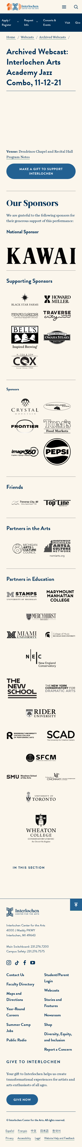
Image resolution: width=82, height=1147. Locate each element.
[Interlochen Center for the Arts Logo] (23, 6)
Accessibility (24, 1138)
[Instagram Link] (8, 962)
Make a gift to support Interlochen (41, 171)
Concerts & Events (49, 22)
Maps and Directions (14, 996)
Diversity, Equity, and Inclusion (58, 1037)
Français (22, 1131)
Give (77, 23)
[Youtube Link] (32, 962)
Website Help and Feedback (59, 1138)
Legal (37, 1138)
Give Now (22, 1099)
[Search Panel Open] (76, 6)
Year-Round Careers (15, 1012)
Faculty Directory (20, 984)
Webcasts (51, 990)
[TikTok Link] (16, 962)
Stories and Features (53, 1003)
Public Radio (16, 1040)
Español (10, 1131)
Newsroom (52, 1015)
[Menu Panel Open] (64, 6)
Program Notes (18, 157)
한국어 (56, 1131)
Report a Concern (58, 1049)
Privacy (10, 1138)
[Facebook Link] (24, 962)
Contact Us (15, 975)
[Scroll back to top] (76, 905)
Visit (67, 23)
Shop (48, 1024)
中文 (33, 1131)
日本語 (44, 1131)
